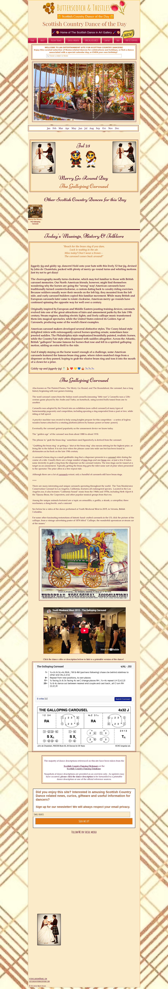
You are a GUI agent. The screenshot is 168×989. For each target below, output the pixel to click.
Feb (54, 128)
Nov (110, 128)
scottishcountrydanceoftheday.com (39, 981)
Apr (67, 128)
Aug (91, 128)
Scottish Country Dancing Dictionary (81, 766)
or (99, 766)
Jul (85, 128)
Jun (80, 128)
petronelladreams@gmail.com (38, 978)
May (74, 128)
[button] (83, 16)
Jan (48, 128)
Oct (104, 128)
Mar (61, 128)
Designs (44, 986)
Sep (98, 128)
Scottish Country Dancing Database (84, 768)
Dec (117, 128)
